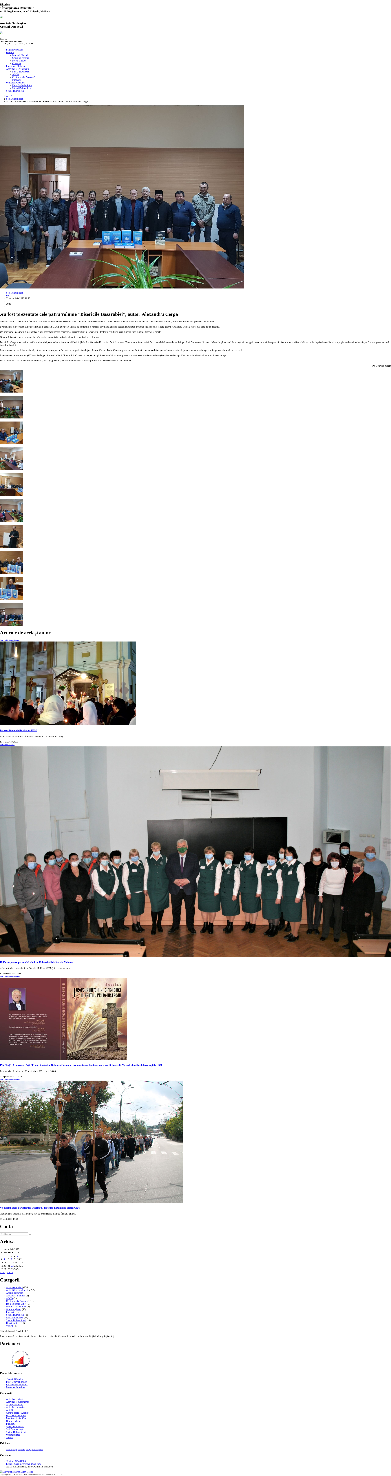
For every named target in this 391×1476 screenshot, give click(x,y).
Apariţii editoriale (14, 1293)
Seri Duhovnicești (20, 71)
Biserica (10, 52)
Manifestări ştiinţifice (16, 1306)
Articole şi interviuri (15, 1295)
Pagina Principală (14, 49)
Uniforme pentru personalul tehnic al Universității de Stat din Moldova (36, 962)
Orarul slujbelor (13, 1309)
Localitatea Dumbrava (16, 1384)
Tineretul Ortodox (14, 1379)
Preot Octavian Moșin (16, 1381)
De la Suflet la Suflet (22, 85)
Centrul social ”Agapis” (23, 77)
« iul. (2, 1272)
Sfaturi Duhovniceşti (22, 88)
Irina (8, 295)
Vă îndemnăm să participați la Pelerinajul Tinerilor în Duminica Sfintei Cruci (40, 1207)
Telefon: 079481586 (16, 1461)
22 (12, 1266)
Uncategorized (13, 1323)
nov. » (10, 1272)
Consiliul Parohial (20, 58)
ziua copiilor (37, 1449)
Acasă (9, 96)
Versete (9, 1326)
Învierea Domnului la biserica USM (18, 730)
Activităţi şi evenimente (10, 640)
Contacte (16, 63)
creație (28, 1449)
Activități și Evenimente (17, 69)
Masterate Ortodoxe (15, 1387)
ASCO (15, 74)
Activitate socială (7, 744)
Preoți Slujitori (19, 60)
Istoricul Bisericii (20, 55)
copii (15, 1449)
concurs (9, 1449)
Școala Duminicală (15, 91)
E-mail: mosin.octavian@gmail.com (23, 1464)
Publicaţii (16, 80)
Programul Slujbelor (16, 66)
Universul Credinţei (15, 82)
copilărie (21, 1449)
